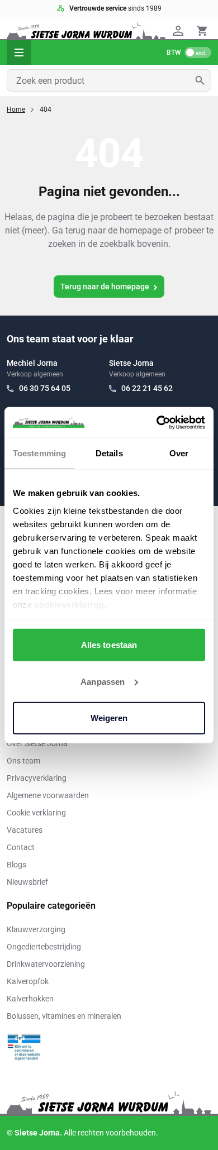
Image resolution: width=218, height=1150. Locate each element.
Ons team (23, 760)
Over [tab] (178, 453)
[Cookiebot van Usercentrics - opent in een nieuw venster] (156, 422)
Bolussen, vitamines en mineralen (64, 1015)
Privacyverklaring (37, 778)
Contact (21, 847)
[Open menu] (19, 52)
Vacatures (24, 829)
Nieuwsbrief (27, 881)
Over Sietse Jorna (37, 743)
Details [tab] (109, 453)
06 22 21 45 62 (147, 388)
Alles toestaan (109, 645)
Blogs (16, 864)
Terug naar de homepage (104, 286)
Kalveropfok (28, 981)
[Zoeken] (203, 80)
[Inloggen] (180, 30)
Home (16, 109)
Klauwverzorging (36, 929)
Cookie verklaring (36, 812)
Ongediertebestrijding (44, 946)
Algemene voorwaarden (48, 795)
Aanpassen (102, 681)
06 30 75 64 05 (44, 388)
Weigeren (109, 718)
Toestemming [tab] (39, 453)
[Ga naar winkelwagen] (202, 31)
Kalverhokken (30, 998)
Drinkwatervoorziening (46, 964)
